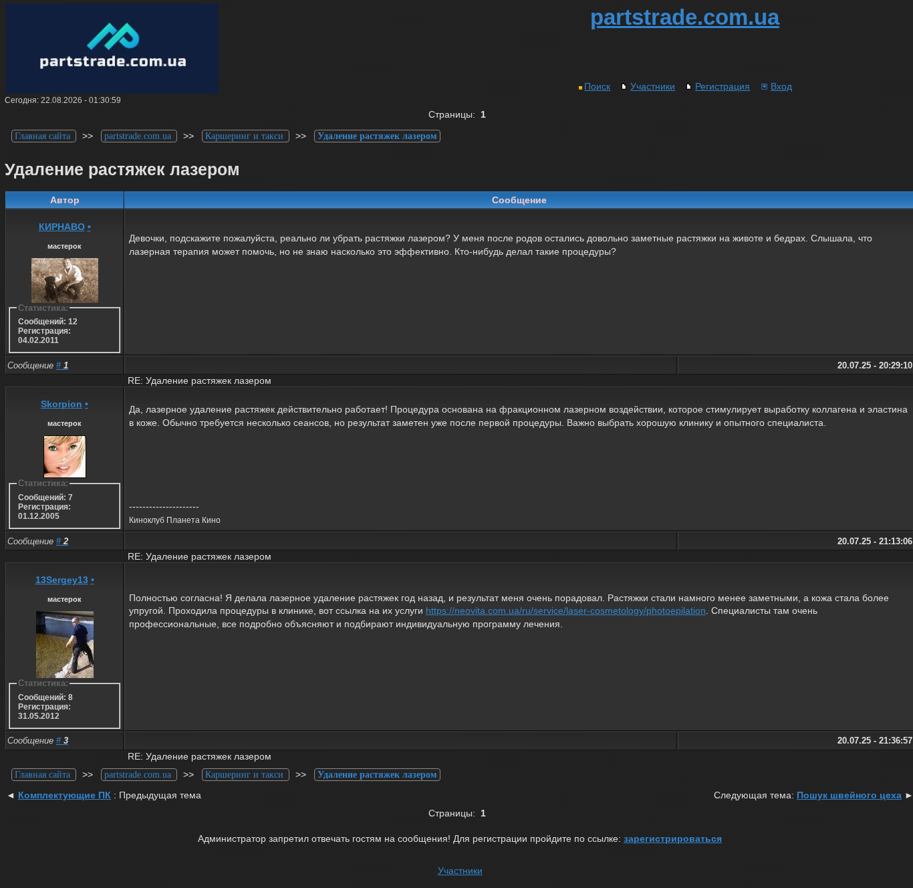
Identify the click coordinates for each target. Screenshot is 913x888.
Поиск (597, 86)
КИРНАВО (62, 226)
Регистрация (722, 86)
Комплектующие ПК (64, 795)
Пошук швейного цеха (849, 795)
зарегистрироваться (673, 838)
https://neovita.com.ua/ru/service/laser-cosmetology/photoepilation (566, 610)
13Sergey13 (61, 579)
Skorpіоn (61, 404)
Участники (652, 86)
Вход (781, 86)
